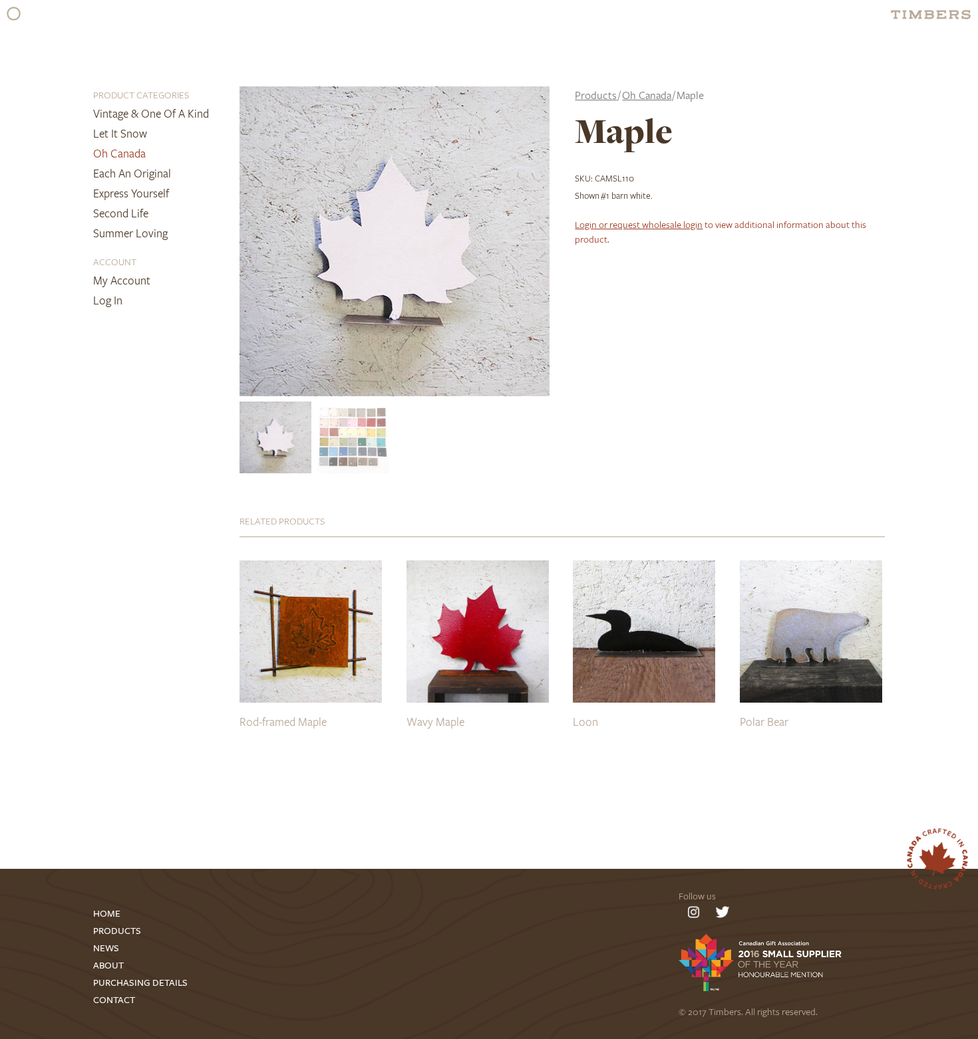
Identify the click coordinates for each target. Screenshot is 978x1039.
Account (114, 261)
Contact (114, 1000)
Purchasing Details (140, 982)
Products (596, 95)
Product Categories (141, 94)
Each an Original (132, 173)
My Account (121, 280)
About (108, 965)
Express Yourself (131, 193)
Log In (107, 300)
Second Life (120, 213)
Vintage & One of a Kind (151, 113)
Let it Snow (120, 133)
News (106, 948)
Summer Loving (130, 233)
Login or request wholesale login (639, 224)
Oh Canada (119, 153)
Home (106, 913)
